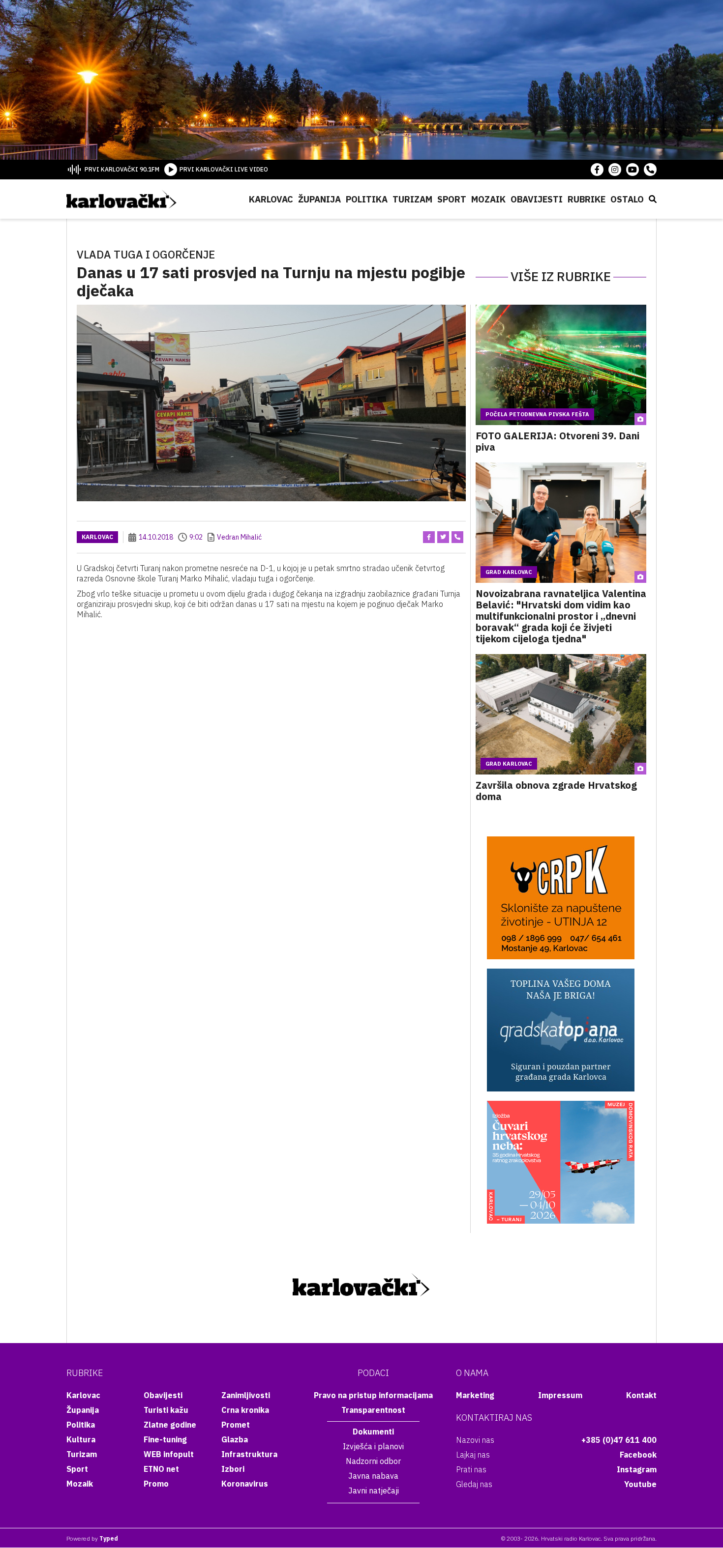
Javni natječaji (373, 1490)
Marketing (475, 1395)
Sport (451, 199)
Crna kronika (245, 1410)
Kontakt (641, 1395)
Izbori (232, 1469)
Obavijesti (537, 199)
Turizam (412, 199)
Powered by (92, 1538)
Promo (156, 1484)
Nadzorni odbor (373, 1461)
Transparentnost (373, 1410)
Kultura (80, 1439)
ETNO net (161, 1469)
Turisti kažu (166, 1410)
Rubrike (586, 199)
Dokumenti (373, 1431)
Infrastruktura (249, 1454)
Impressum (560, 1395)
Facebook (638, 1455)
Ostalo (627, 199)
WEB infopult (169, 1454)
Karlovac (271, 199)
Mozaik (488, 199)
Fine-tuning (165, 1439)
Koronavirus (244, 1484)
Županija (319, 199)
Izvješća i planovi (373, 1446)
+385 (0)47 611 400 (619, 1440)
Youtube (640, 1484)
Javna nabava (373, 1476)
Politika (367, 199)
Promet (235, 1425)
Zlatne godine (170, 1425)
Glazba (234, 1439)
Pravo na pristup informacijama (373, 1395)
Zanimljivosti (245, 1395)
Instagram (637, 1469)
